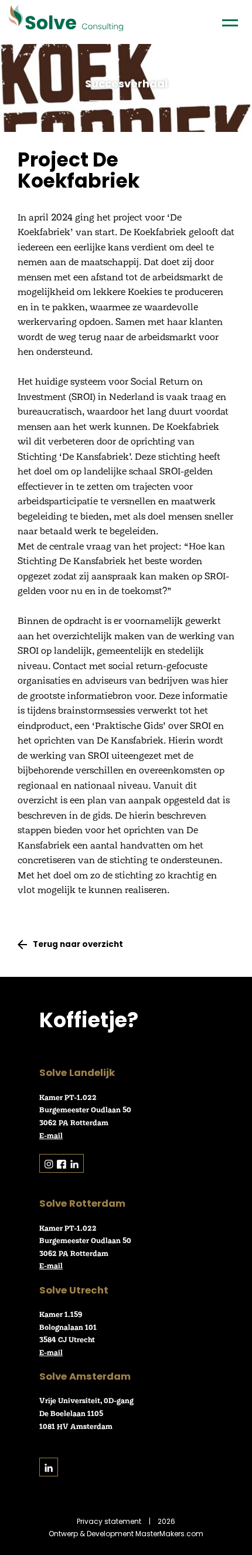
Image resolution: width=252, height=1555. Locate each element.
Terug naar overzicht (78, 944)
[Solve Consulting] (66, 19)
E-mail (51, 1135)
